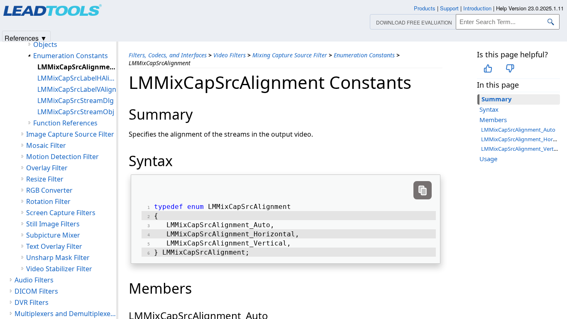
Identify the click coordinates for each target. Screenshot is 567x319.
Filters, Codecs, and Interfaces (168, 55)
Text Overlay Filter (54, 246)
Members (493, 119)
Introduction (477, 8)
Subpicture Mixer (53, 235)
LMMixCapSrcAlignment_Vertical (521, 148)
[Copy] (422, 190)
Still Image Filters (53, 223)
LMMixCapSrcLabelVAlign (76, 89)
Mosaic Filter (46, 145)
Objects (45, 44)
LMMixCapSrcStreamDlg (75, 100)
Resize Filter (45, 179)
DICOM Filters (36, 291)
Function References (65, 123)
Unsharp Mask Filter (58, 257)
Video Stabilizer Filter (59, 268)
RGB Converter (49, 190)
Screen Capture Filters (60, 212)
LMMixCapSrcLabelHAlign (76, 78)
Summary (496, 99)
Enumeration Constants (364, 55)
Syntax (489, 109)
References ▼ (26, 37)
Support (449, 8)
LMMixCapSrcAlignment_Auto (518, 129)
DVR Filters (32, 302)
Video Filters (229, 55)
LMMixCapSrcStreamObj (75, 111)
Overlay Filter (47, 167)
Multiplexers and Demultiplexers (65, 313)
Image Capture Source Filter (70, 134)
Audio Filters (34, 280)
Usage (488, 159)
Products (424, 8)
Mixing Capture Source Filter (289, 55)
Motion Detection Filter (62, 156)
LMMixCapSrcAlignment (76, 66)
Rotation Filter (48, 201)
